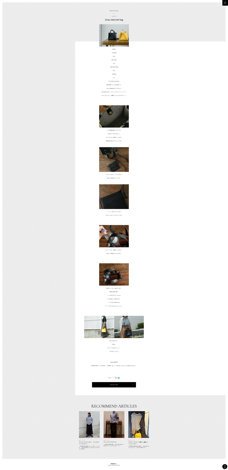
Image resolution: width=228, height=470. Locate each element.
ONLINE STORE (224, 466)
